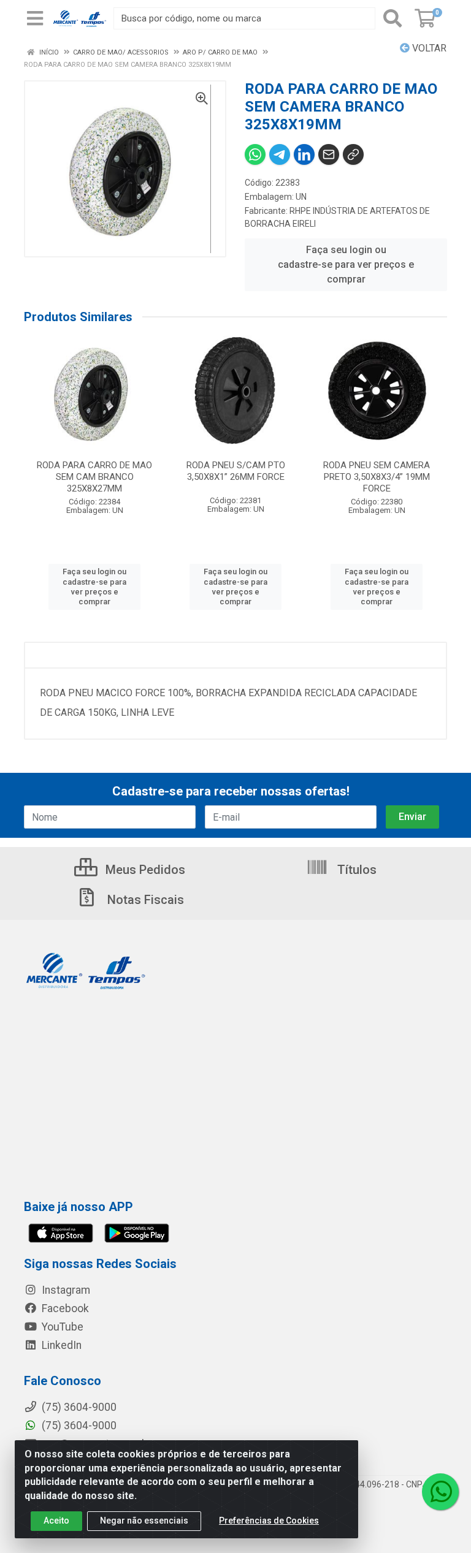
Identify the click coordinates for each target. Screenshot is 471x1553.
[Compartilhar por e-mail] (328, 154)
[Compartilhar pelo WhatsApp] (255, 154)
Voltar (428, 48)
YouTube (61, 1327)
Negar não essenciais (144, 1520)
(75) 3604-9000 (78, 1425)
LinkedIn (60, 1345)
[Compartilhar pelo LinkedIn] (304, 154)
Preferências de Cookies (269, 1520)
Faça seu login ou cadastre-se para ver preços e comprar (346, 264)
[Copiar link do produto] (353, 154)
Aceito (56, 1520)
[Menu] (35, 18)
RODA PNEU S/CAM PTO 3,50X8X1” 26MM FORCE (235, 471)
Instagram (64, 1290)
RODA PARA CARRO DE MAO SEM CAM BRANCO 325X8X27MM (94, 477)
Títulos (355, 869)
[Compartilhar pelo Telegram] (279, 154)
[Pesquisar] (392, 18)
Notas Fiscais (144, 899)
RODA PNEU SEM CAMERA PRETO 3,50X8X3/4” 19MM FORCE (376, 477)
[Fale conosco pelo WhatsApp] (440, 1491)
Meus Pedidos (143, 869)
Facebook (64, 1308)
